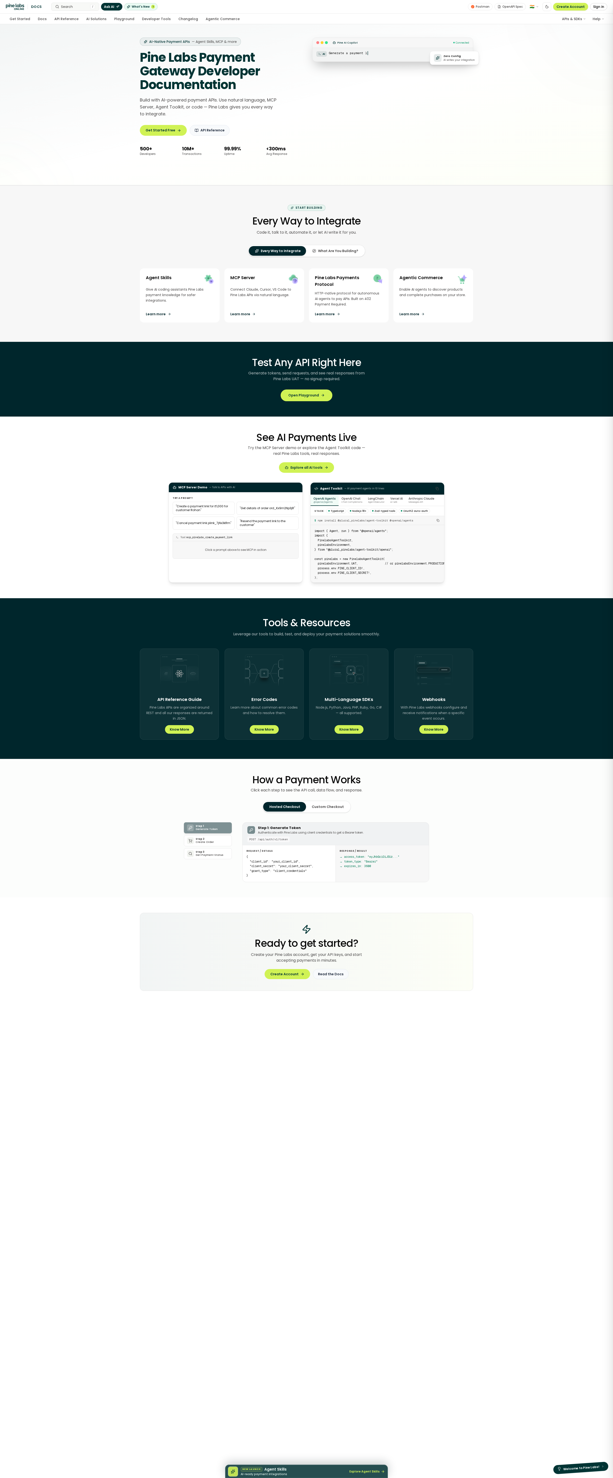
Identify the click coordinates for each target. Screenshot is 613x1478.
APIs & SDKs (572, 19)
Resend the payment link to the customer (262, 523)
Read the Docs (331, 974)
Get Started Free (160, 130)
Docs (42, 19)
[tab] (277, 251)
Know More (179, 729)
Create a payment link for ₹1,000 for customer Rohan (202, 508)
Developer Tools (156, 19)
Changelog (188, 19)
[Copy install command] (438, 520)
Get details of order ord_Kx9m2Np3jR (267, 508)
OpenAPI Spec (512, 7)
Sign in (598, 6)
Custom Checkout (328, 806)
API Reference (66, 19)
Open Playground (303, 395)
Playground (124, 19)
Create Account (570, 6)
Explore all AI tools (306, 467)
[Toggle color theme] (547, 6)
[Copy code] (437, 488)
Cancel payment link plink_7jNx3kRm (203, 523)
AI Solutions (96, 19)
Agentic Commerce (223, 19)
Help (597, 19)
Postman (482, 7)
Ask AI (109, 6)
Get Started (20, 19)
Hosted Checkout (284, 806)
